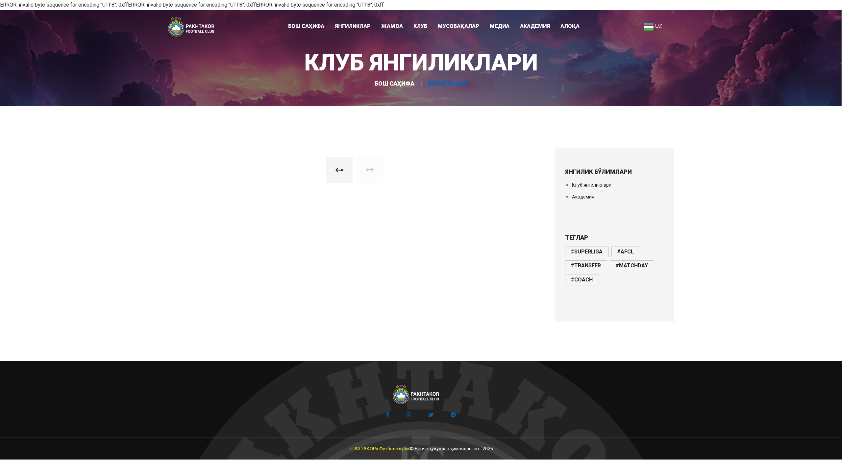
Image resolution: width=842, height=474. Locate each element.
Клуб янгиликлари (591, 185)
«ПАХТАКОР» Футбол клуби (379, 448)
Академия (583, 196)
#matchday (631, 265)
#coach (582, 279)
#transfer (586, 265)
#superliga (587, 252)
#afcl (625, 252)
